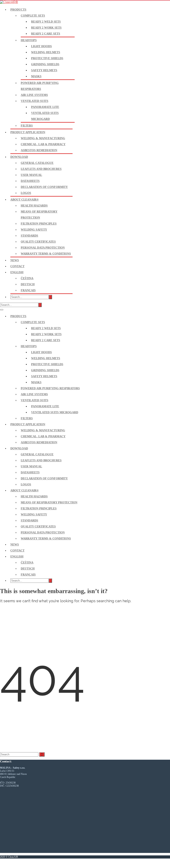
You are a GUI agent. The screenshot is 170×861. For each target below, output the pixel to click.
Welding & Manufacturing (43, 138)
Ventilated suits (34, 101)
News (14, 260)
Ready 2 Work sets (46, 27)
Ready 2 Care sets (45, 33)
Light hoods (41, 46)
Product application (27, 132)
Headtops (29, 40)
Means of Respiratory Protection (49, 502)
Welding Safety (34, 229)
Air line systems (34, 95)
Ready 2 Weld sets (46, 21)
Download (19, 156)
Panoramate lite (45, 107)
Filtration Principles (39, 223)
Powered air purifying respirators (50, 388)
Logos (26, 193)
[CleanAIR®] (9, 2)
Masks (36, 76)
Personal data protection (43, 247)
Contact (17, 266)
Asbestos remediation (39, 150)
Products (18, 9)
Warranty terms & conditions (46, 253)
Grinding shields (45, 64)
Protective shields (47, 58)
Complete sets (33, 15)
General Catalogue (37, 162)
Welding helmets (45, 52)
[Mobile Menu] (1, 309)
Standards (29, 235)
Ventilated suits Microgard (54, 412)
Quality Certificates (38, 241)
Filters (27, 125)
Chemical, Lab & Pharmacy (43, 144)
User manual (31, 175)
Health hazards (34, 205)
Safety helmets (44, 70)
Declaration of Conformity (44, 187)
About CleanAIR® (24, 199)
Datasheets (30, 181)
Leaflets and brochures (41, 169)
